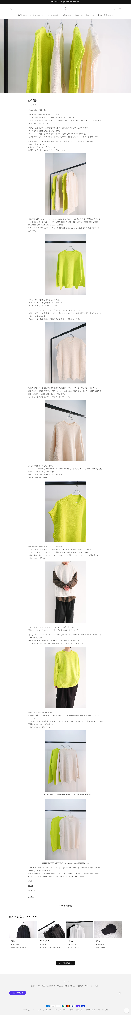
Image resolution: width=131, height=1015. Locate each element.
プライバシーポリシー (92, 986)
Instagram (31, 890)
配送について (35, 986)
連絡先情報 (105, 1009)
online (30, 885)
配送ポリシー (80, 1009)
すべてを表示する (65, 963)
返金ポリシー (49, 1009)
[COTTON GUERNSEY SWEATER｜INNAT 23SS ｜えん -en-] (65, 791)
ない (99, 941)
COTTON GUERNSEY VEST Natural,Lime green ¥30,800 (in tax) (66, 863)
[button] (11, 9)
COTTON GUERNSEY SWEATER (65, 794)
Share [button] (32, 897)
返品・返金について (48, 986)
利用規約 (80, 986)
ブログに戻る (67, 906)
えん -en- (30, 1010)
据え (13, 941)
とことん (45, 941)
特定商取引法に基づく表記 (66, 986)
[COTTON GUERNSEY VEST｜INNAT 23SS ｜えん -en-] (65, 860)
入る (70, 941)
